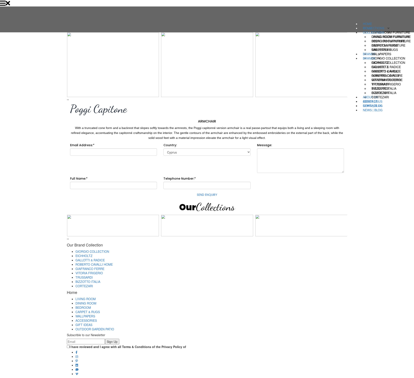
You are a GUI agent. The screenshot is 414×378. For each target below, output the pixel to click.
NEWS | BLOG (373, 110)
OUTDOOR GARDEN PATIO (94, 329)
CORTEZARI (380, 97)
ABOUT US (370, 101)
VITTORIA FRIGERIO (386, 84)
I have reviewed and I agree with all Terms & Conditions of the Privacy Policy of (128, 347)
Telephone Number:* (179, 178)
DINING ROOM (85, 303)
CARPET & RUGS (87, 312)
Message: (264, 145)
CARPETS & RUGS (385, 49)
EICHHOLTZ (380, 67)
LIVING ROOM (85, 299)
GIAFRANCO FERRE (89, 269)
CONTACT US (372, 106)
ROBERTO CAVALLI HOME (94, 264)
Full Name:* (79, 178)
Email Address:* (82, 145)
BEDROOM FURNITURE (388, 45)
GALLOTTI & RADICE (386, 71)
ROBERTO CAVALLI (385, 75)
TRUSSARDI (380, 88)
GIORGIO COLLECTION (388, 62)
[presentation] (67, 99)
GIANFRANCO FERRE (387, 80)
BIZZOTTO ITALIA (384, 93)
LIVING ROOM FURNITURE (391, 37)
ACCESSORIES (86, 320)
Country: (170, 145)
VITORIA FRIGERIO (89, 273)
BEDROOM (83, 307)
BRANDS (369, 58)
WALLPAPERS (381, 54)
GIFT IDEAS (83, 325)
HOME (367, 24)
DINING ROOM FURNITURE (391, 41)
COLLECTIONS (373, 32)
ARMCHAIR (207, 121)
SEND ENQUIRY (207, 195)
